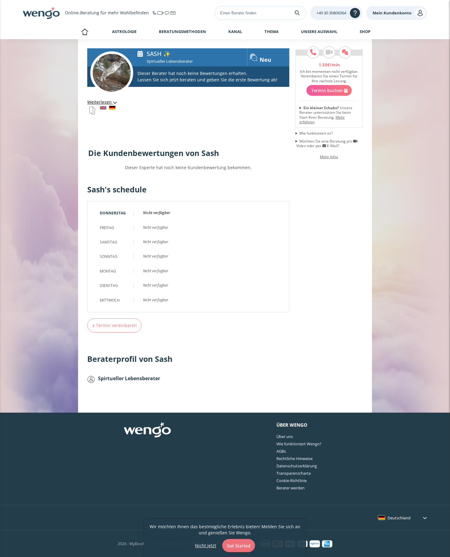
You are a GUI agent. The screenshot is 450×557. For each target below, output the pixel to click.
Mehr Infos (329, 156)
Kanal (235, 32)
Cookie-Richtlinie (291, 480)
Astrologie (124, 31)
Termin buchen (327, 90)
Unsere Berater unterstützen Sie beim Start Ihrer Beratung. (325, 115)
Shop (365, 31)
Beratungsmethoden (182, 32)
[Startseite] (41, 13)
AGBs (281, 451)
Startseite (84, 32)
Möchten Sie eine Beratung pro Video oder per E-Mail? (324, 143)
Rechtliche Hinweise (294, 458)
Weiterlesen (100, 102)
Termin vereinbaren (116, 325)
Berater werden (290, 488)
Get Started (238, 546)
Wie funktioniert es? (316, 133)
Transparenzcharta (293, 473)
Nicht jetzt (205, 545)
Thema (271, 32)
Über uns (284, 436)
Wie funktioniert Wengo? (298, 444)
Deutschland (399, 518)
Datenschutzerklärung (296, 466)
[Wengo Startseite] (147, 430)
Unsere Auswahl (319, 32)
